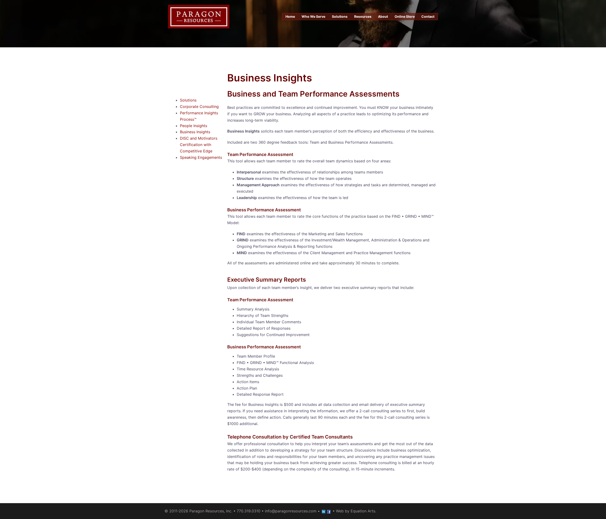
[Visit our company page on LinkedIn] (323, 511)
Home (290, 16)
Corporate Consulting (199, 106)
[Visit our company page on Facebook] (328, 511)
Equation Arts (363, 511)
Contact (427, 16)
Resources (362, 16)
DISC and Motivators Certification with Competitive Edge (198, 144)
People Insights (193, 125)
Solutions (340, 16)
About (383, 16)
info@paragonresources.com (290, 511)
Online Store (405, 16)
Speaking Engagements (201, 157)
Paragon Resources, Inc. (210, 511)
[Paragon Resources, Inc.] (198, 16)
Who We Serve (313, 16)
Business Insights (195, 131)
